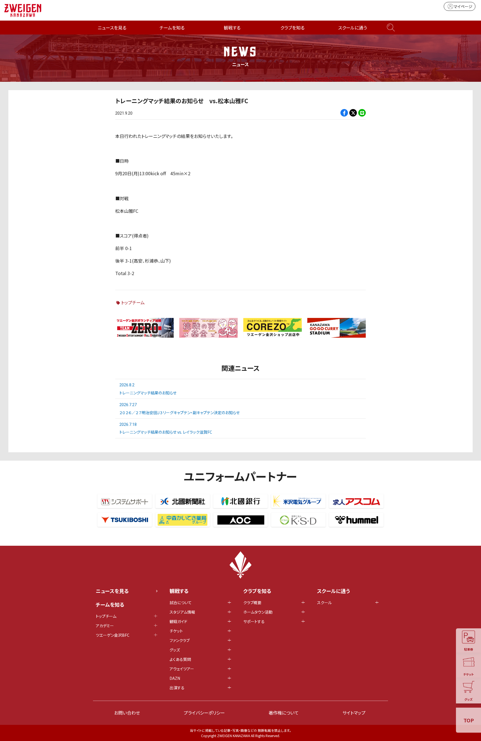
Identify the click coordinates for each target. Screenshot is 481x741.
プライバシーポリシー (204, 712)
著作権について (284, 712)
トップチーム (133, 302)
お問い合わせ (127, 712)
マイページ (463, 6)
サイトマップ (353, 712)
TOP (468, 720)
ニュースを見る (112, 27)
